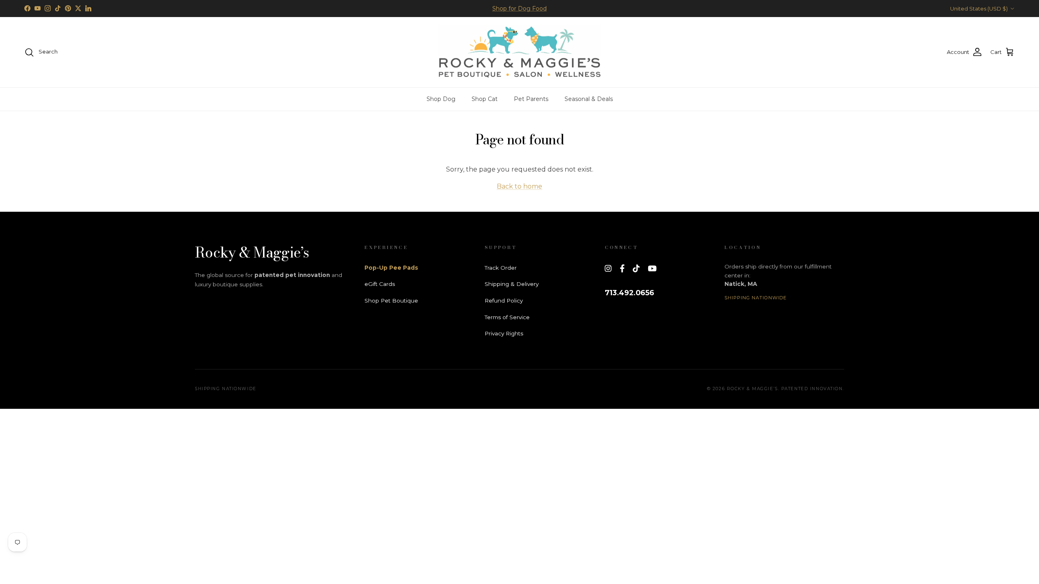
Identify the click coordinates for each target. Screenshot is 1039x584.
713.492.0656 (629, 292)
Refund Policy (504, 300)
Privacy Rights (504, 333)
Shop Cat (485, 99)
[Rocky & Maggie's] (519, 52)
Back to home (519, 186)
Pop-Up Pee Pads (391, 267)
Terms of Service (507, 317)
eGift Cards (379, 284)
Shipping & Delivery (512, 284)
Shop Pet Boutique (391, 300)
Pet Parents (531, 99)
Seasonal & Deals (589, 99)
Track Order (501, 267)
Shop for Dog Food (519, 8)
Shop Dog (441, 99)
